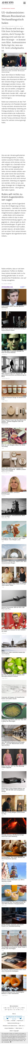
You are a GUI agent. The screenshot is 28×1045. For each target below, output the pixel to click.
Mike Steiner (19, 1028)
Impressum (20, 1020)
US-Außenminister (6, 8)
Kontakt (13, 1020)
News (8, 1020)
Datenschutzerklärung (13, 1023)
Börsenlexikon (14, 1006)
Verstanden (6, 1042)
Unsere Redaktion (9, 1028)
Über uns (21, 1025)
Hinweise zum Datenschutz (10, 1025)
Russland (13, 8)
